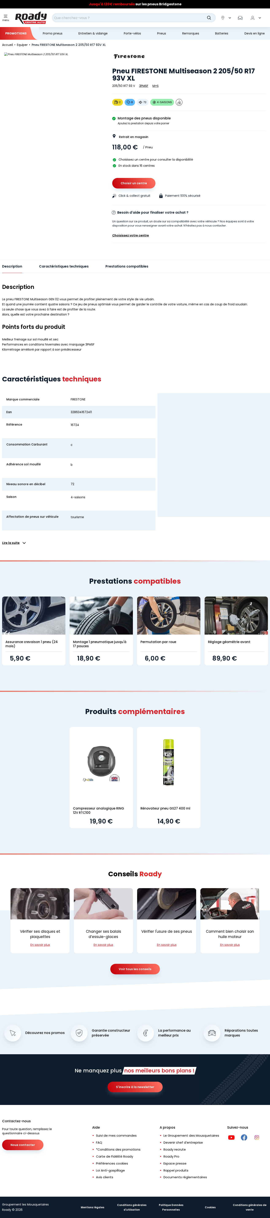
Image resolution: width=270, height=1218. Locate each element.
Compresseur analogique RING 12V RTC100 (98, 810)
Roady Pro (171, 1156)
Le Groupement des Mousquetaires (191, 1135)
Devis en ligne (254, 33)
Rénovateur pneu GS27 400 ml (165, 808)
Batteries (221, 33)
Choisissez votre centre (130, 235)
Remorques (190, 33)
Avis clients (104, 1177)
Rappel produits (175, 1170)
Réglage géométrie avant (229, 642)
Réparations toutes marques (241, 1033)
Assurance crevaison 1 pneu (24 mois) (31, 644)
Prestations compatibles (126, 266)
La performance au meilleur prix (174, 1033)
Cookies (210, 1207)
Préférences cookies (112, 1163)
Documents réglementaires (185, 1177)
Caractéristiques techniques (64, 266)
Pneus (161, 33)
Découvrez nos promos (45, 1033)
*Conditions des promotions (118, 1149)
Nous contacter (23, 1145)
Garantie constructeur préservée (111, 1033)
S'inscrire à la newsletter (135, 1087)
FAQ (99, 1142)
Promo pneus (52, 33)
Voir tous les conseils (135, 969)
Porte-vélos (132, 33)
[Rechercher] (209, 17)
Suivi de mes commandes (116, 1135)
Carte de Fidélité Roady (114, 1156)
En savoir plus (40, 945)
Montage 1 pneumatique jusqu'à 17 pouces (99, 644)
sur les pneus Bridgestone (135, 4)
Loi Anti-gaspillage (110, 1170)
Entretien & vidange (93, 33)
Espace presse (174, 1163)
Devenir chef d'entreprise (183, 1142)
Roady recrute (174, 1149)
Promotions (16, 33)
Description (12, 266)
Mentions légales (92, 1207)
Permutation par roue (158, 642)
